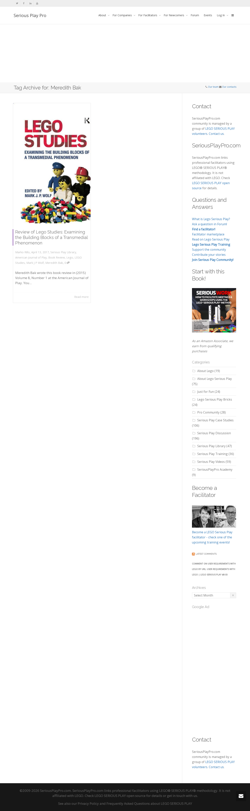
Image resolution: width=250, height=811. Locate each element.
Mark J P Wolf (35, 263)
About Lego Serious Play (214, 379)
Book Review (56, 257)
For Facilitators (148, 15)
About (102, 15)
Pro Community (208, 412)
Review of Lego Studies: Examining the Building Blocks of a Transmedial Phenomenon (51, 237)
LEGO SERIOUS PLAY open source (120, 795)
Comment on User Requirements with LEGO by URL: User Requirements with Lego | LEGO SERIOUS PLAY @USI (214, 569)
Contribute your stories (209, 254)
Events (208, 15)
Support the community (209, 249)
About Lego (205, 371)
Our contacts (229, 86)
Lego (69, 257)
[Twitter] (17, 3)
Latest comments (206, 554)
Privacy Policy (88, 803)
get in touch (176, 795)
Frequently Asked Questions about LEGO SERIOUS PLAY (149, 803)
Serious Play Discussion (214, 433)
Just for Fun (205, 391)
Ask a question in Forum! (209, 224)
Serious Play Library (63, 252)
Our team (213, 86)
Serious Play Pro (30, 15)
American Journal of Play (31, 257)
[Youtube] (37, 3)
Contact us (216, 134)
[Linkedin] (30, 3)
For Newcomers (174, 15)
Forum (195, 15)
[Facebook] (24, 3)
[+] (52, 163)
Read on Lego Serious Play (210, 239)
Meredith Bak (54, 263)
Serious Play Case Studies (215, 420)
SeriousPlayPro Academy (214, 469)
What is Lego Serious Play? (211, 219)
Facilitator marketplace (208, 234)
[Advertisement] (125, 53)
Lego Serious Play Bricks (214, 399)
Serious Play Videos (211, 462)
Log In (221, 15)
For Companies (122, 15)
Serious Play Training (212, 454)
